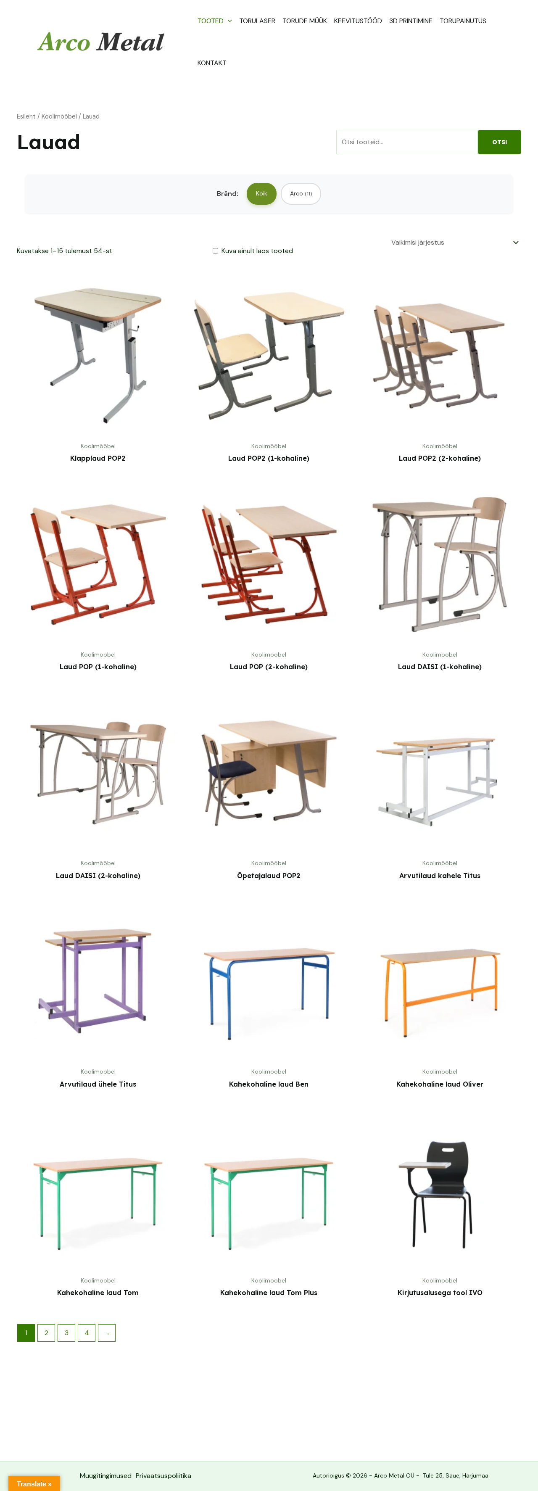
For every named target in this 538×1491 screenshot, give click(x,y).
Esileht (26, 116)
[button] (228, 21)
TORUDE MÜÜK (304, 20)
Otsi (499, 142)
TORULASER (257, 20)
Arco (301, 193)
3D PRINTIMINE (411, 20)
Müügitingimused (106, 1475)
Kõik (261, 193)
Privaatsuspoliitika (163, 1475)
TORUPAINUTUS (463, 20)
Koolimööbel (59, 116)
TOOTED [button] (211, 20)
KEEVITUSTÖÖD (358, 20)
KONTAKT (212, 62)
